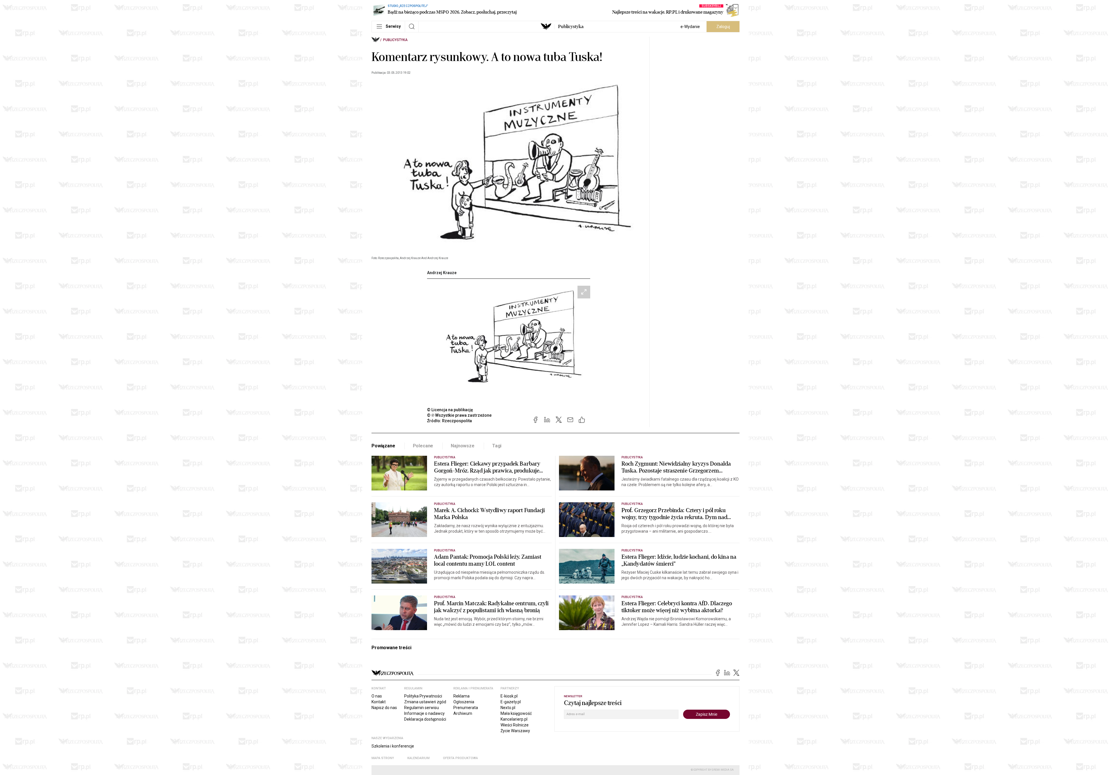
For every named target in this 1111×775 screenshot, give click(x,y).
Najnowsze (462, 446)
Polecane (423, 446)
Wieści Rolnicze (515, 725)
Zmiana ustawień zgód (425, 702)
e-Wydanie (690, 26)
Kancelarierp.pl (514, 719)
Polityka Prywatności (423, 696)
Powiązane (383, 446)
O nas (376, 696)
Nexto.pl (508, 707)
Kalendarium (418, 758)
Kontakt (378, 702)
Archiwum (462, 713)
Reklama (461, 696)
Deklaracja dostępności (425, 719)
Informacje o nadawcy (424, 713)
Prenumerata (465, 707)
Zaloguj (723, 26)
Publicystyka (571, 26)
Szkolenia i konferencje (392, 746)
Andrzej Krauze (442, 272)
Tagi (496, 446)
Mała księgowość (516, 713)
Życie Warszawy (515, 730)
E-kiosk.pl (509, 696)
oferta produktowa (460, 758)
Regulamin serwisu (421, 707)
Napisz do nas (384, 707)
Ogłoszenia (463, 702)
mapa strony (382, 758)
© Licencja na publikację (450, 409)
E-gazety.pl (511, 702)
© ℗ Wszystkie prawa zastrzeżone (459, 415)
